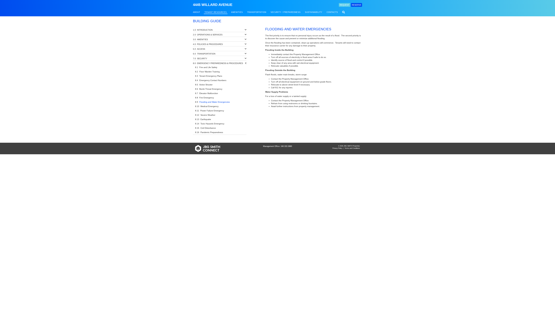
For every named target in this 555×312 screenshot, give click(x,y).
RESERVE (356, 5)
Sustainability (313, 12)
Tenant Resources (216, 12)
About (196, 12)
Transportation (256, 12)
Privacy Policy (337, 148)
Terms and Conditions (352, 148)
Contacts (332, 12)
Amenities (237, 12)
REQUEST (344, 5)
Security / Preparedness (286, 12)
